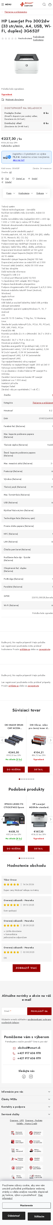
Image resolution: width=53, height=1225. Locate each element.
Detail (38, 769)
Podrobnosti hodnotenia (38, 38)
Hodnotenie (24, 193)
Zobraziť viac (26, 968)
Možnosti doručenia (15, 99)
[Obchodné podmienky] (17, 1132)
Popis (8, 193)
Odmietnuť (14, 1215)
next (50, 740)
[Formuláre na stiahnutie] (35, 1141)
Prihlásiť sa (39, 1011)
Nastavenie (26, 1205)
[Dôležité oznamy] (35, 1159)
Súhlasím (39, 1216)
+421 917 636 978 (29, 1053)
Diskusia (40, 193)
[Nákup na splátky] (35, 1150)
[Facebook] (24, 1076)
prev (2, 740)
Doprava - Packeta (33, 1120)
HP (10, 172)
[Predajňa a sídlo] (35, 1167)
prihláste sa (25, 649)
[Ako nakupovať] (17, 1150)
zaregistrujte (44, 649)
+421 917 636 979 (29, 1058)
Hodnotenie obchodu (26, 865)
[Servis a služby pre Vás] (17, 1176)
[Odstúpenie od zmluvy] (35, 1132)
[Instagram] (31, 1076)
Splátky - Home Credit (27, 1123)
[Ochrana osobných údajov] (17, 1141)
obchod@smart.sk (29, 1048)
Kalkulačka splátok (10, 145)
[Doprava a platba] (17, 1159)
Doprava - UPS (17, 1120)
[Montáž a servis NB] (35, 1176)
